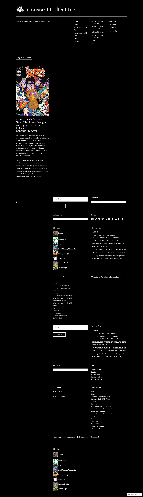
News (18, 174)
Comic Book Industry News (25, 163)
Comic (32, 160)
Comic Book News (39, 163)
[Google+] (112, 219)
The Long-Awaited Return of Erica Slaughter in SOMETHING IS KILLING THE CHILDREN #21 (108, 257)
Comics (27, 166)
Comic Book (39, 160)
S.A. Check (33, 174)
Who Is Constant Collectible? (97, 28)
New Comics (43, 168)
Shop (93, 41)
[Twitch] (119, 219)
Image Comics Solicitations (39, 166)
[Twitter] (96, 219)
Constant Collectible (51, 10)
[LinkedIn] (106, 219)
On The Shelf (113, 31)
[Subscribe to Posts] (53, 392)
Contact (76, 39)
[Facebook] (92, 219)
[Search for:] (70, 199)
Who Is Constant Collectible (97, 22)
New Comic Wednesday (31, 168)
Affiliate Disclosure (98, 32)
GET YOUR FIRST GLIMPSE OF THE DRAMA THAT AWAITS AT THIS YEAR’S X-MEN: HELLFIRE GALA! (109, 251)
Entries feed (95, 374)
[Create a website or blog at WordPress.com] (16, 202)
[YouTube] (109, 219)
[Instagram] (99, 219)
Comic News (20, 166)
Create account (96, 370)
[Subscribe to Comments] (53, 397)
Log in (93, 372)
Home (76, 21)
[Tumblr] (122, 219)
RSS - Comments (60, 397)
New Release (36, 171)
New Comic (20, 168)
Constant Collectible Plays (81, 29)
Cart (93, 44)
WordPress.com (96, 379)
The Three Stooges (35, 176)
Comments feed (96, 377)
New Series (44, 171)
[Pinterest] (102, 219)
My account (113, 25)
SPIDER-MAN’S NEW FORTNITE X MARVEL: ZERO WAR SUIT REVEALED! (109, 245)
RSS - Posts (58, 392)
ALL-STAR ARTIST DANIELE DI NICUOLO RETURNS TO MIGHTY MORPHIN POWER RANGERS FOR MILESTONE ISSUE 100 (106, 238)
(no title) (95, 232)
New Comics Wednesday (24, 171)
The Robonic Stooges (23, 176)
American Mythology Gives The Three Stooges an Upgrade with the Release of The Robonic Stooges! (31, 125)
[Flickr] (116, 219)
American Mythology (23, 160)
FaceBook (95, 437)
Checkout (112, 21)
